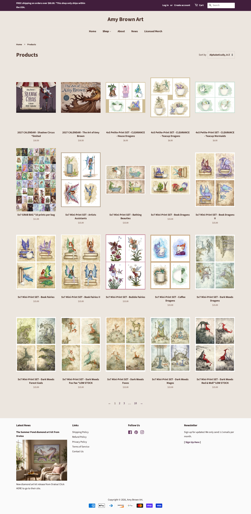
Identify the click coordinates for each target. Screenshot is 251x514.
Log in (165, 5)
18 (135, 403)
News (134, 31)
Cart (201, 5)
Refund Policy (79, 437)
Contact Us (77, 451)
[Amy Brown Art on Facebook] (130, 433)
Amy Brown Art (125, 19)
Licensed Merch (153, 31)
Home (92, 31)
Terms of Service (80, 446)
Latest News (23, 425)
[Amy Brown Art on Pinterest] (136, 433)
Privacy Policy (79, 442)
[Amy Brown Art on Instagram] (142, 433)
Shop (106, 31)
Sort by (202, 55)
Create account (182, 5)
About (121, 31)
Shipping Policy (80, 432)
